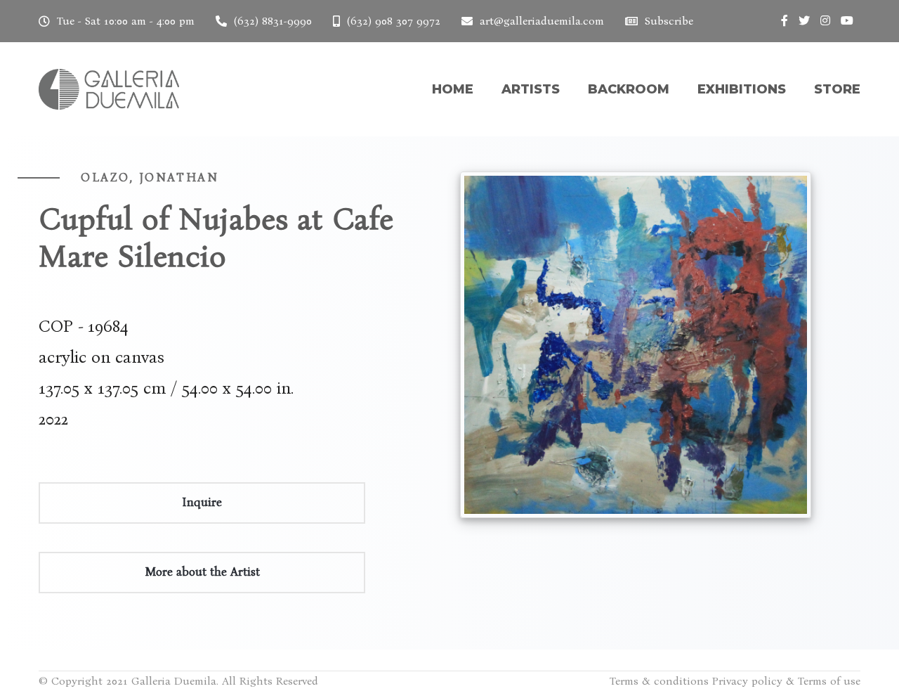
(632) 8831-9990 (273, 20)
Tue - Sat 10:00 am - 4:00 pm (126, 20)
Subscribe (669, 20)
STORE (837, 89)
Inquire (202, 502)
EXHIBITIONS (741, 89)
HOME (452, 89)
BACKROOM (628, 89)
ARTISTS (530, 89)
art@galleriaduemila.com (542, 20)
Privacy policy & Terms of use (786, 680)
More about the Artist (202, 571)
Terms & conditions (659, 680)
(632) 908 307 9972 (393, 20)
